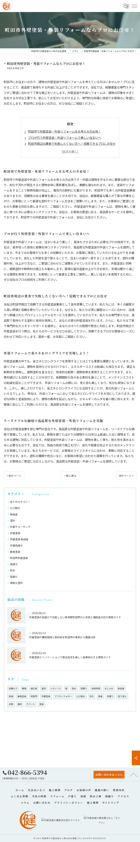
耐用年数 (96, 688)
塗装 (41, 704)
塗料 (12, 520)
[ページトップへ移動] (133, 774)
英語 (11, 696)
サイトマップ (110, 802)
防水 (12, 570)
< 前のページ (14, 475)
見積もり (13, 688)
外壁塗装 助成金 (19, 539)
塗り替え (122, 696)
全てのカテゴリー (20, 502)
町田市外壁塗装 (19, 558)
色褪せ (14, 564)
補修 (20, 704)
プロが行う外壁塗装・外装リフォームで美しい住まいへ (64, 137)
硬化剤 (34, 688)
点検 (11, 704)
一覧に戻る (70, 475)
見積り (110, 696)
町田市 (34, 696)
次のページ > (126, 475)
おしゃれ (109, 688)
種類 (24, 688)
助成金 (14, 514)
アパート (30, 704)
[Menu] (134, 6)
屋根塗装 (15, 552)
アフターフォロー (63, 696)
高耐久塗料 (16, 583)
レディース (55, 688)
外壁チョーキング (20, 526)
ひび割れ (15, 508)
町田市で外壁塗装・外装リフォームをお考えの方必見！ (64, 131)
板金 (100, 696)
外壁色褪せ (16, 545)
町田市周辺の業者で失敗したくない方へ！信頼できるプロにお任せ (72, 143)
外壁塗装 (15, 533)
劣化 (92, 696)
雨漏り (14, 576)
